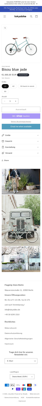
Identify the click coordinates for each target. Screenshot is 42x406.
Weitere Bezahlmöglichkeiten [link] (21, 121)
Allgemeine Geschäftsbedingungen (19, 339)
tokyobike (11, 394)
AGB (22, 397)
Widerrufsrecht (10, 328)
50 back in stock (28, 86)
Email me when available (21, 127)
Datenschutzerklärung (13, 333)
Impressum (9, 344)
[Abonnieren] (34, 361)
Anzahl (4, 96)
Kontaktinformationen (33, 397)
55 (6, 92)
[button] (4, 16)
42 (14, 86)
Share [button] (6, 160)
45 (6, 86)
